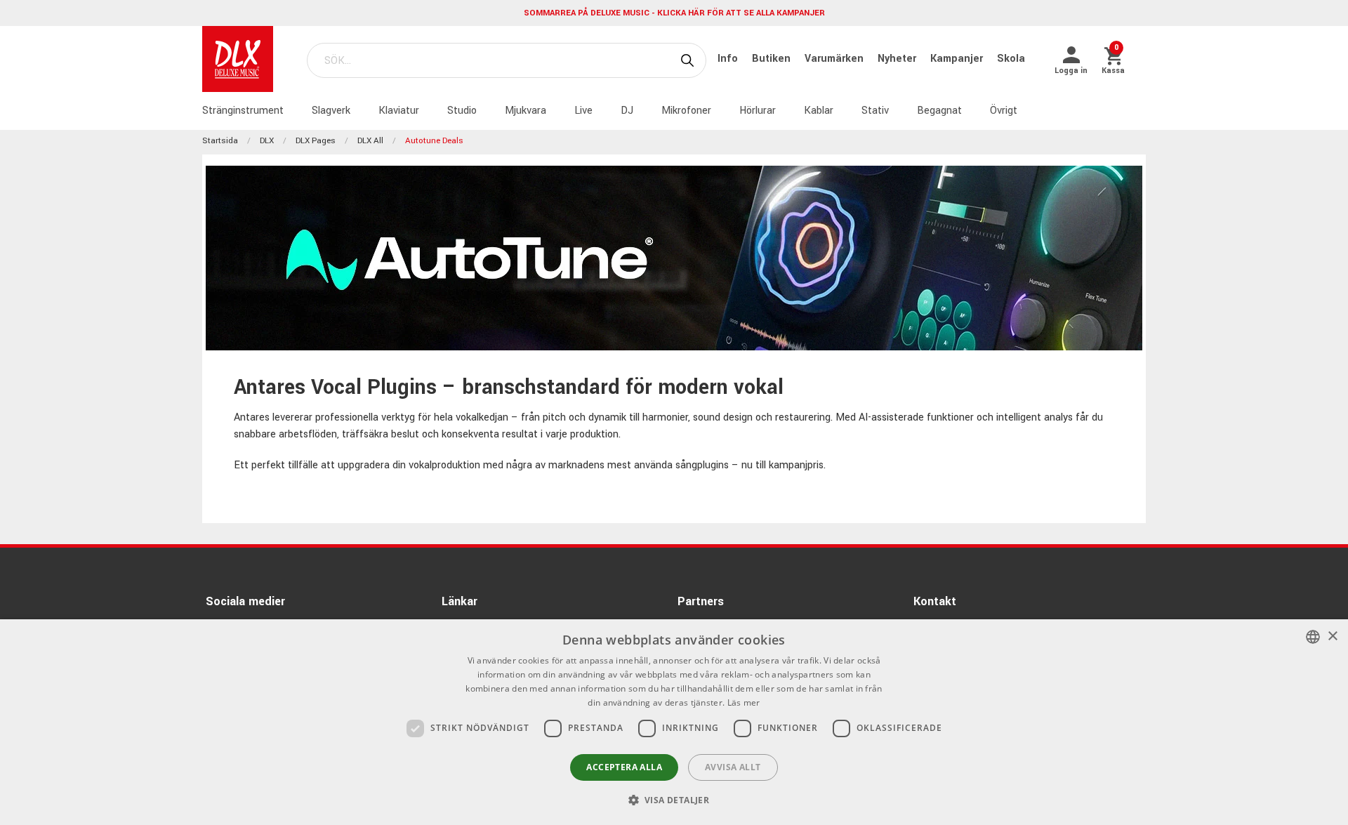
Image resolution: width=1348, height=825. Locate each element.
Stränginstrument (243, 110)
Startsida (220, 140)
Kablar (818, 110)
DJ (627, 110)
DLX (267, 140)
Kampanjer (958, 58)
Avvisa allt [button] (732, 767)
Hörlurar (757, 110)
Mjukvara (525, 110)
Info (729, 58)
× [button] (1332, 636)
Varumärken (835, 58)
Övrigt (1003, 110)
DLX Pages (316, 140)
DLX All (370, 140)
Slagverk (331, 110)
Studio (462, 110)
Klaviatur (398, 110)
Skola (1011, 58)
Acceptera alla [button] (624, 767)
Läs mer (743, 702)
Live (583, 110)
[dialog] (674, 722)
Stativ (875, 110)
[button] (674, 799)
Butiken (772, 58)
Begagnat (939, 110)
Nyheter (898, 58)
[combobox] (1313, 637)
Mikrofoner (686, 110)
